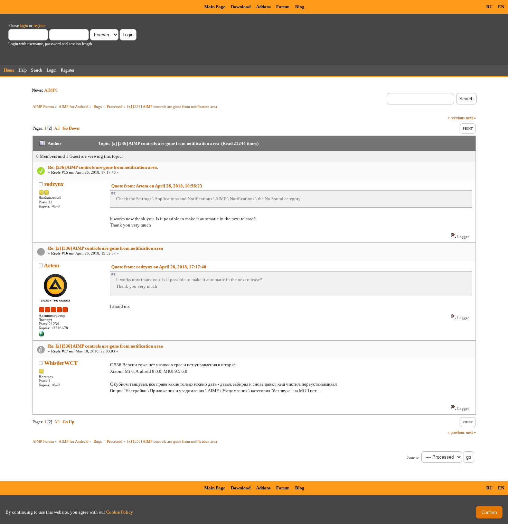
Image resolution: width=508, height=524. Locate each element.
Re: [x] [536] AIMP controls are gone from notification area (105, 248)
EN (501, 6)
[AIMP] (41, 335)
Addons (263, 6)
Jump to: (413, 457)
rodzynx (54, 184)
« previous (456, 118)
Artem (51, 265)
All (56, 128)
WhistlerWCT (61, 363)
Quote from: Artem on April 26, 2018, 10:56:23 (156, 186)
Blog (299, 6)
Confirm (489, 512)
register (39, 25)
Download (241, 6)
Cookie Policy (119, 512)
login (24, 25)
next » (471, 118)
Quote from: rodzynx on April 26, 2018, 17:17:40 (158, 266)
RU (489, 6)
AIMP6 (51, 90)
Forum (283, 6)
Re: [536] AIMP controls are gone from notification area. (103, 167)
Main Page (214, 6)
